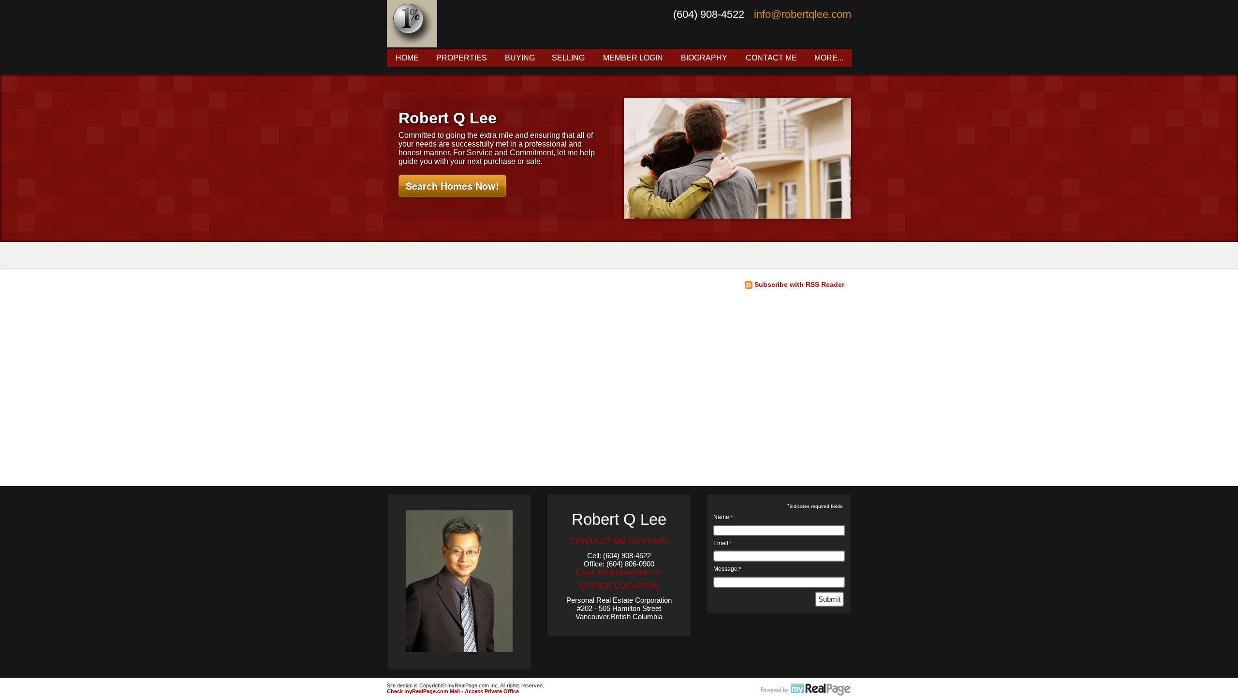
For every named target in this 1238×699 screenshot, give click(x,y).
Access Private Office (492, 691)
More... (828, 58)
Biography (704, 58)
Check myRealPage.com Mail (423, 691)
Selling (568, 58)
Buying (520, 58)
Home (407, 58)
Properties (461, 58)
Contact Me (771, 58)
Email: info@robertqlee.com (619, 572)
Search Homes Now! (452, 185)
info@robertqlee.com (802, 14)
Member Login (633, 58)
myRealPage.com (806, 690)
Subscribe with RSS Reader (798, 284)
